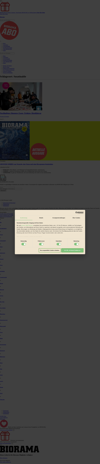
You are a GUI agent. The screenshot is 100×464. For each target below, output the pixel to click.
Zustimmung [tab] (23, 217)
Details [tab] (41, 217)
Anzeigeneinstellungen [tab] (58, 217)
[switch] (41, 244)
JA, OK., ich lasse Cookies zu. (72, 250)
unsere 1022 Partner (27, 225)
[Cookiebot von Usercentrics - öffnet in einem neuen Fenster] (76, 213)
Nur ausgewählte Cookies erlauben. (49, 250)
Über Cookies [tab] (76, 217)
